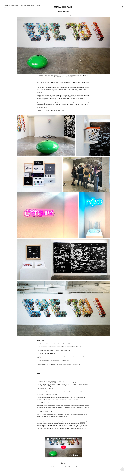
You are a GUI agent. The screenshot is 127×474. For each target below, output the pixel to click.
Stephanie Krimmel (63, 7)
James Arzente (44, 110)
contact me (82, 422)
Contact (38, 5)
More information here (42, 107)
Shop (5, 7)
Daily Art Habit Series (24, 5)
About (32, 5)
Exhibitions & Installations (11, 5)
